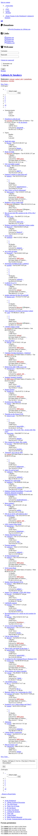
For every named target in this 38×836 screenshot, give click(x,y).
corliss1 (9, 734)
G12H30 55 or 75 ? (11, 283)
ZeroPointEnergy (12, 494)
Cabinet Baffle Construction (13, 732)
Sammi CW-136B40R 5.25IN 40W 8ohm (17, 592)
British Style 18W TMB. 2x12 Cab (15, 367)
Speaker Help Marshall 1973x (14, 582)
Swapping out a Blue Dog (13, 402)
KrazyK (9, 594)
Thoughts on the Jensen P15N (14, 414)
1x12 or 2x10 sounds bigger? (14, 626)
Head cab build (9, 152)
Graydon (11, 81)
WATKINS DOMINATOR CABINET (17, 263)
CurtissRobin (27, 79)
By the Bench (23, 122)
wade (8, 312)
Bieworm (9, 153)
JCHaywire (10, 660)
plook (8, 166)
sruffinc (9, 505)
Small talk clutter (10, 141)
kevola (18, 633)
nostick (9, 403)
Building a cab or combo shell (14, 202)
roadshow (10, 482)
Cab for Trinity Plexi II (12, 636)
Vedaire (18, 751)
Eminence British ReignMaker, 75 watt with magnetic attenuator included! (18, 492)
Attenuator (8, 722)
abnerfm (19, 438)
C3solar (9, 673)
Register (3, 71)
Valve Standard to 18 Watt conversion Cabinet (19, 311)
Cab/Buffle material (11, 603)
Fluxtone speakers (10, 545)
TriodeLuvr (10, 391)
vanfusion (10, 472)
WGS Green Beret (10, 568)
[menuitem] (7, 9)
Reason (9, 143)
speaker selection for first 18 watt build (16, 295)
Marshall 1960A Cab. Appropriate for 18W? (18, 692)
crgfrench (19, 279)
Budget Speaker (10, 389)
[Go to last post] (24, 127)
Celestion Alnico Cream (12, 326)
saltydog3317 (11, 368)
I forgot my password (7, 60)
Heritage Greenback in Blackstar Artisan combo (19, 225)
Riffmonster (20, 466)
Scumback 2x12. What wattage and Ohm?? (18, 704)
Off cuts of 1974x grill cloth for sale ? (16, 514)
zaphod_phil (19, 79)
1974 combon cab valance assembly (16, 671)
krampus (9, 605)
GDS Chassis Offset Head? (13, 524)
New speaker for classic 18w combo (16, 442)
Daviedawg (4, 81)
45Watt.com (10, 41)
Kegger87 (10, 253)
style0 (18, 386)
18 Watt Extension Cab (12, 556)
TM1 (18, 542)
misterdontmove (21, 187)
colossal (11, 79)
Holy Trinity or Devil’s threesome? (15, 190)
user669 (9, 265)
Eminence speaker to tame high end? (16, 174)
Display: (5, 761)
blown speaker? (9, 503)
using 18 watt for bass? (12, 470)
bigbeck (9, 176)
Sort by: (18, 761)
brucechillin (20, 426)
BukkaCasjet (11, 297)
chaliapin (9, 237)
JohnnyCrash (11, 416)
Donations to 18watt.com (12, 119)
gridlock (9, 557)
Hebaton (9, 284)
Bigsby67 (10, 227)
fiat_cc (9, 683)
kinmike (9, 617)
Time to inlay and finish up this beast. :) (17, 648)
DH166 (9, 342)
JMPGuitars (20, 159)
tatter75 (18, 171)
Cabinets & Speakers (11, 75)
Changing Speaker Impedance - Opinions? (18, 353)
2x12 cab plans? (10, 340)
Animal (9, 706)
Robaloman (10, 526)
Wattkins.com (10, 43)
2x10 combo (8, 235)
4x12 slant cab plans (11, 251)
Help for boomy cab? (11, 744)
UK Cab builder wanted (12, 164)
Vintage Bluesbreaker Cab (13, 535)
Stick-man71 (10, 192)
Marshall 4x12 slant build (12, 480)
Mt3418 (9, 638)
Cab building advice (11, 681)
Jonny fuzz (10, 216)
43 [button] (5, 105)
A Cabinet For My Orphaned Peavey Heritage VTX (21, 659)
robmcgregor (11, 627)
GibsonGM (10, 746)
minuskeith (19, 127)
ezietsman (19, 729)
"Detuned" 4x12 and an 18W (14, 452)
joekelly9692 (11, 515)
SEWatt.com (10, 37)
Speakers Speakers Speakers (13, 377)
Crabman (19, 487)
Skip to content (5, 2)
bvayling (9, 444)
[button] (5, 89)
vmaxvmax (10, 433)
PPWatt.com (10, 39)
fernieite (18, 610)
